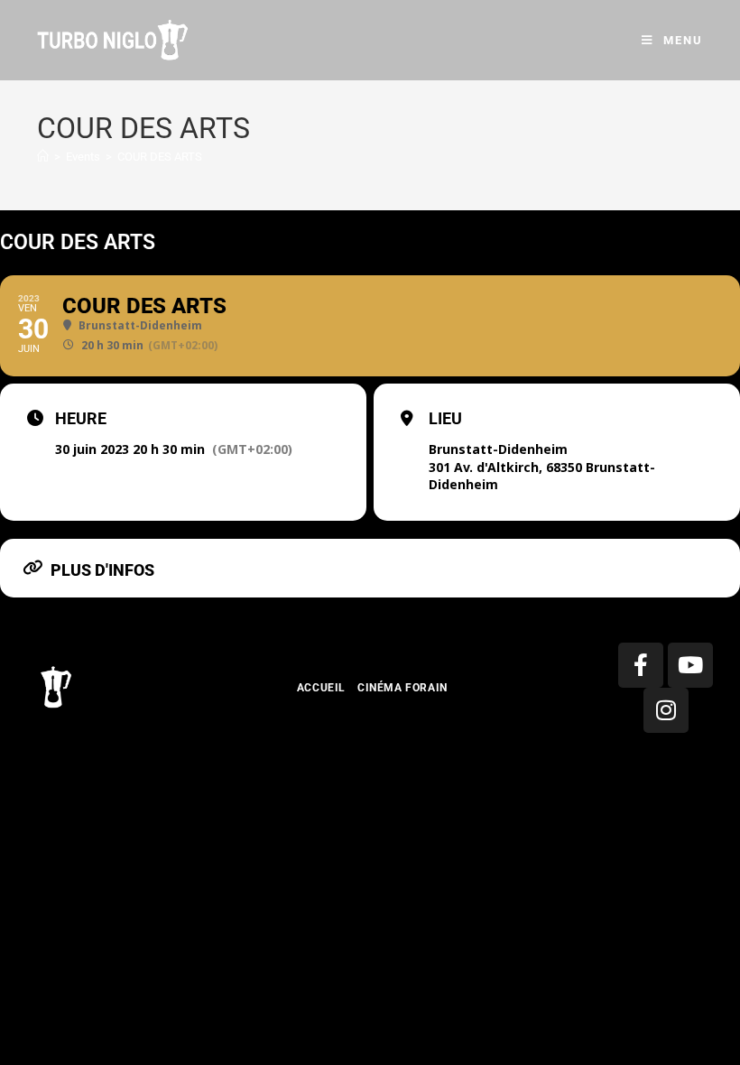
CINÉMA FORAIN (402, 687)
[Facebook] (640, 665)
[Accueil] (43, 156)
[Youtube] (690, 665)
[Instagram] (666, 710)
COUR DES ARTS (159, 156)
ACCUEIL (321, 687)
